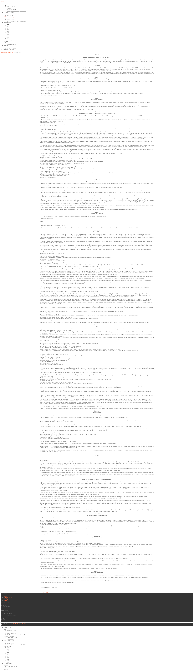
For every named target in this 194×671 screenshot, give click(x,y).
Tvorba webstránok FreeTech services (18, 623)
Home (2, 52)
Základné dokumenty (9, 52)
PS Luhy (2, 1)
